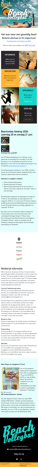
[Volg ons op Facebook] (17, 459)
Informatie (28, 119)
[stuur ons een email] (8, 449)
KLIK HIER (32, 45)
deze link (8, 392)
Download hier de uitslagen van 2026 (19, 41)
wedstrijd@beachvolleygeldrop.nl (20, 449)
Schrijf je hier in (10, 84)
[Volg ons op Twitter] (21, 459)
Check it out (28, 101)
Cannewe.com (23, 465)
